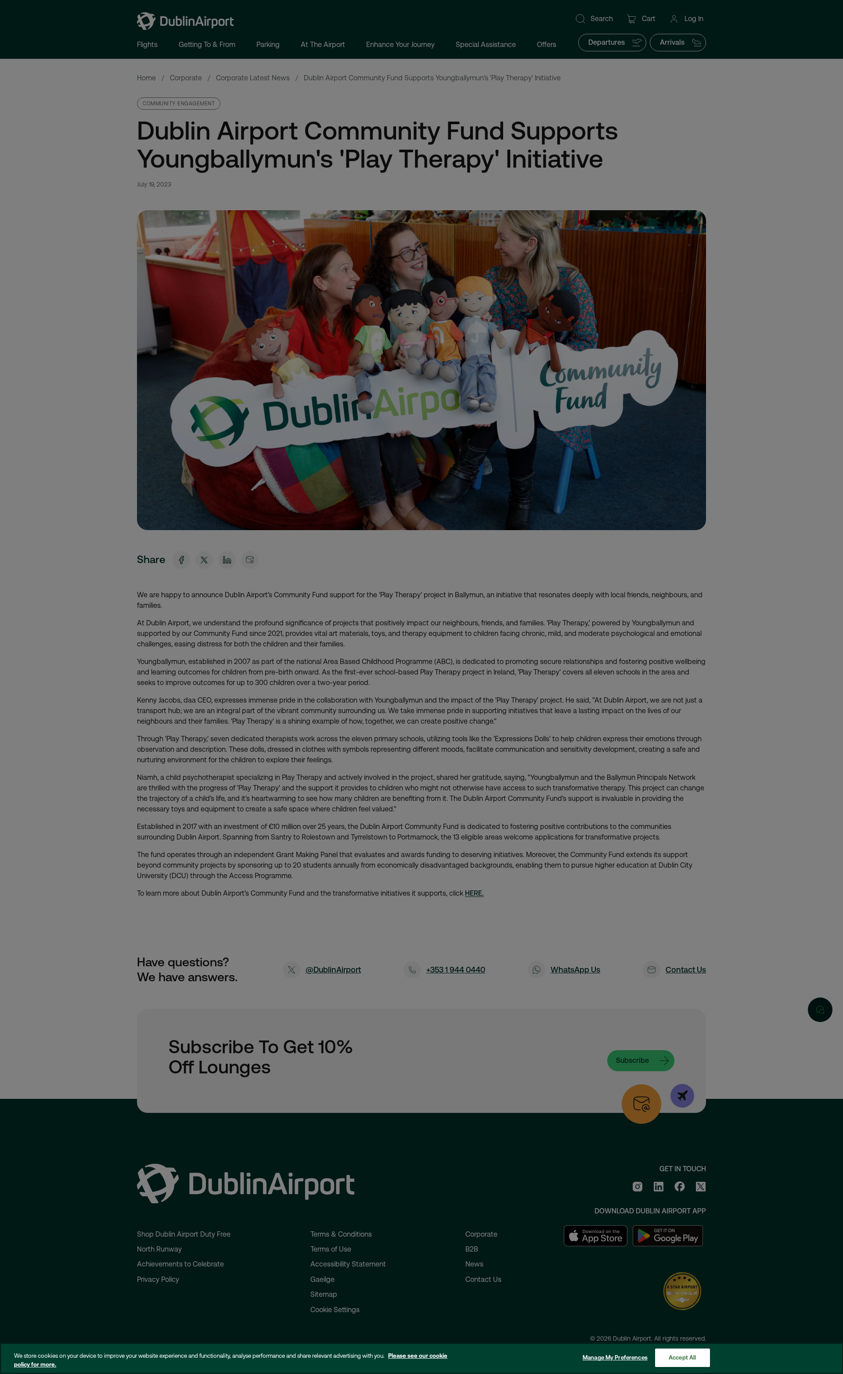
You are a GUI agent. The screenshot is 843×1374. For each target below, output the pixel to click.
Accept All (682, 1357)
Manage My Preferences (615, 1357)
